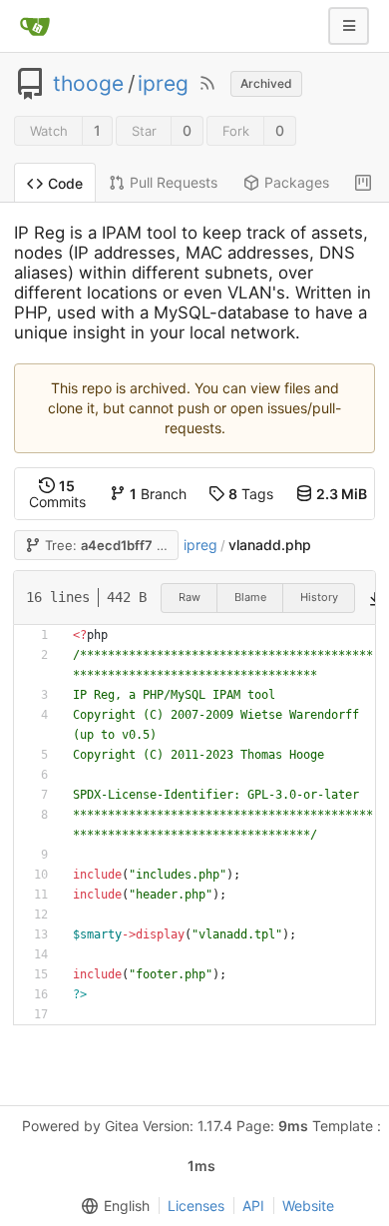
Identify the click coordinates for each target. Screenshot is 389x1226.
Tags (250, 493)
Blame (250, 597)
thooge (88, 84)
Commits (57, 493)
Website (308, 1205)
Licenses (196, 1205)
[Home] (35, 26)
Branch (158, 493)
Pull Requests (173, 182)
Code (65, 183)
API (253, 1205)
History (319, 597)
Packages (296, 182)
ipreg (163, 84)
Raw (189, 597)
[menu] (112, 1206)
